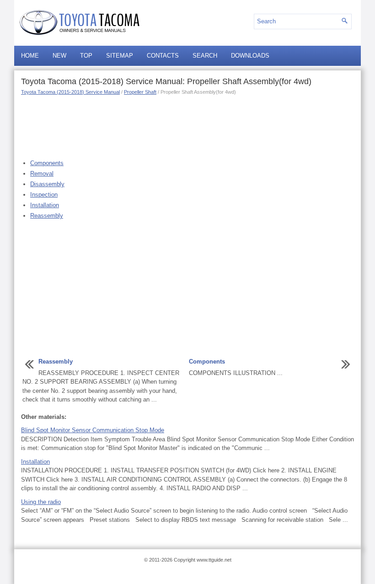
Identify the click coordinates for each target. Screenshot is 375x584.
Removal (42, 173)
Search (205, 55)
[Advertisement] (187, 125)
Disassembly (47, 184)
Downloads (250, 55)
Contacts (163, 55)
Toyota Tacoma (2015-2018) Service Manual (70, 92)
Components (47, 163)
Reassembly (46, 215)
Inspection (44, 194)
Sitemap (119, 55)
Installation (44, 205)
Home (30, 55)
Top (86, 55)
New (59, 55)
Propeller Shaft (140, 92)
